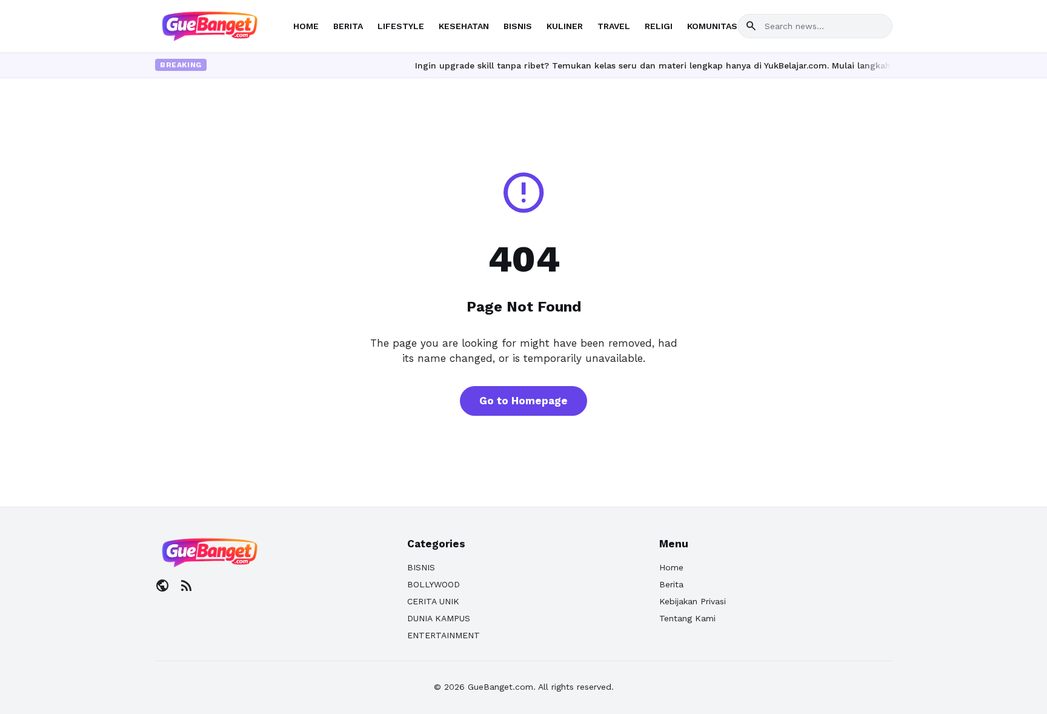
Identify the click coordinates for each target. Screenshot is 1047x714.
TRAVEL (613, 26)
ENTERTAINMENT (443, 635)
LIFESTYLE (400, 26)
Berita (671, 584)
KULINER (565, 26)
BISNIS (518, 26)
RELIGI (659, 26)
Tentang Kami (687, 618)
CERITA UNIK (433, 601)
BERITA (348, 26)
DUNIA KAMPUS (438, 618)
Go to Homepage (523, 401)
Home (671, 567)
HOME (306, 26)
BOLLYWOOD (433, 584)
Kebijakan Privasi (692, 601)
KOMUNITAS (712, 26)
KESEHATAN (464, 26)
